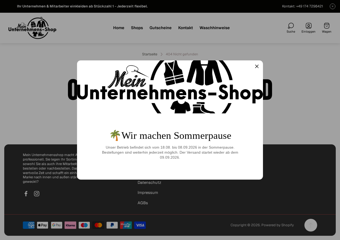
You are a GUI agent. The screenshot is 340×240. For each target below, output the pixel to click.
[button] (257, 66)
